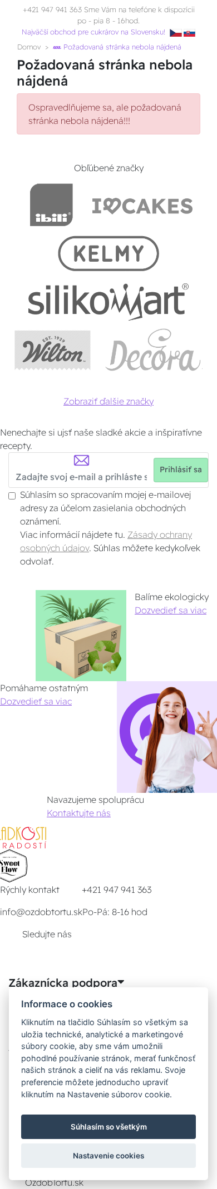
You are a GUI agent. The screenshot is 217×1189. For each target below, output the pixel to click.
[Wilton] (52, 349)
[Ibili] (51, 204)
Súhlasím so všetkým (109, 1126)
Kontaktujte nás (79, 812)
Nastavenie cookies (108, 1155)
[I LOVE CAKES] (142, 204)
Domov (29, 46)
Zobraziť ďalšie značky (108, 401)
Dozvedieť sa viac (170, 610)
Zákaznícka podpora (62, 983)
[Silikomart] (108, 301)
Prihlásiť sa (181, 469)
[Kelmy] (108, 253)
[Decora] (153, 349)
